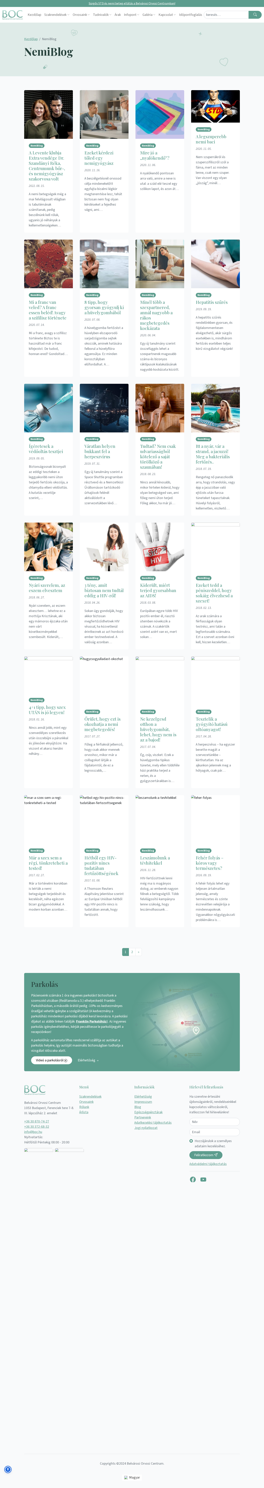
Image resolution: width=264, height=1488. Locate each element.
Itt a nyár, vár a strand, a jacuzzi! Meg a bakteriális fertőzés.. (213, 454)
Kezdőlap (34, 14)
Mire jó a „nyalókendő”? (154, 155)
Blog (137, 1107)
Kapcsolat (165, 14)
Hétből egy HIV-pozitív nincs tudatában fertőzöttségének (101, 865)
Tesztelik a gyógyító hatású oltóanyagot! (211, 724)
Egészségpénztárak (148, 1112)
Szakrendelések (55, 14)
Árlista (83, 1112)
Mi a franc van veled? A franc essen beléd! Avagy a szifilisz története (47, 310)
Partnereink (142, 1117)
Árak (118, 14)
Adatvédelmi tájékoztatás (208, 1164)
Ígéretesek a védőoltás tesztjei (46, 448)
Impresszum (143, 1101)
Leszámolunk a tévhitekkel (155, 860)
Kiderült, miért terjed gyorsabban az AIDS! (158, 590)
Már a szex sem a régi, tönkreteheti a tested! (48, 863)
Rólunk (84, 1107)
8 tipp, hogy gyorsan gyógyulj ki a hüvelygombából (104, 307)
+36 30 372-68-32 (36, 1126)
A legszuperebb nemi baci (211, 139)
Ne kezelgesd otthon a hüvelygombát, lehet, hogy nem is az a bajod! (158, 729)
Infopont (130, 14)
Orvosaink (80, 14)
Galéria (147, 14)
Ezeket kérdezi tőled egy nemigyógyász (98, 158)
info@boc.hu (33, 1132)
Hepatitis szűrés (212, 302)
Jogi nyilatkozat (146, 1127)
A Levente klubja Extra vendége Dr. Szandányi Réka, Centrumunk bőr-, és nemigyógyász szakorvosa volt (47, 166)
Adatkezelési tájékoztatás (153, 1122)
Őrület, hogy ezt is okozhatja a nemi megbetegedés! (102, 724)
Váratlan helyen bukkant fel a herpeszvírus (99, 451)
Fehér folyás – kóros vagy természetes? (209, 863)
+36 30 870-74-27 (36, 1121)
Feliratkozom (204, 1155)
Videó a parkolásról (50, 1060)
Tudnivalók (101, 14)
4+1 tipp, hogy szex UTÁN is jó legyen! (47, 709)
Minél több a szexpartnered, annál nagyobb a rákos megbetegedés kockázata (156, 315)
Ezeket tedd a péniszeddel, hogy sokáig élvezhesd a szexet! (214, 593)
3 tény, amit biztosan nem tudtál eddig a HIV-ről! (104, 590)
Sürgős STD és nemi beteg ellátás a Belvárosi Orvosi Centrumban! (132, 3)
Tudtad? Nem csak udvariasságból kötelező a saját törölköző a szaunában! (158, 456)
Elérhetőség (87, 1060)
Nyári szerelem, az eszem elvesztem (47, 587)
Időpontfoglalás (190, 14)
